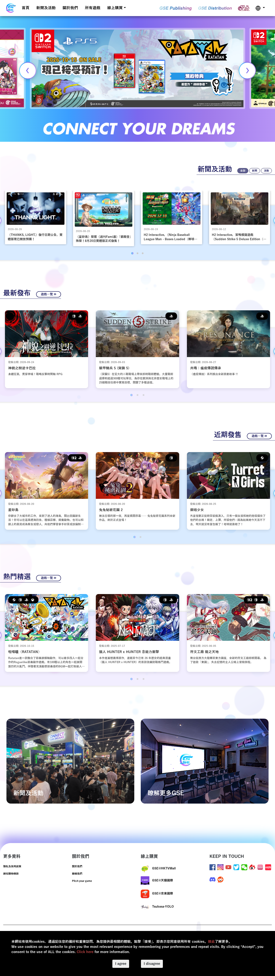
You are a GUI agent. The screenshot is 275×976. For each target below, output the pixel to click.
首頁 (25, 8)
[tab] (132, 253)
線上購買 (115, 8)
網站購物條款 (11, 873)
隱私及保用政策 (12, 866)
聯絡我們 (77, 873)
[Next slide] (247, 70)
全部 (242, 170)
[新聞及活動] (70, 761)
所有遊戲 (92, 8)
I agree (120, 964)
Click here (85, 952)
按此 (211, 942)
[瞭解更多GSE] (205, 761)
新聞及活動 (46, 8)
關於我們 (70, 8)
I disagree (152, 964)
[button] (260, 8)
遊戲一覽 (47, 294)
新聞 (254, 170)
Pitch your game (82, 880)
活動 (266, 170)
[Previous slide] (27, 70)
